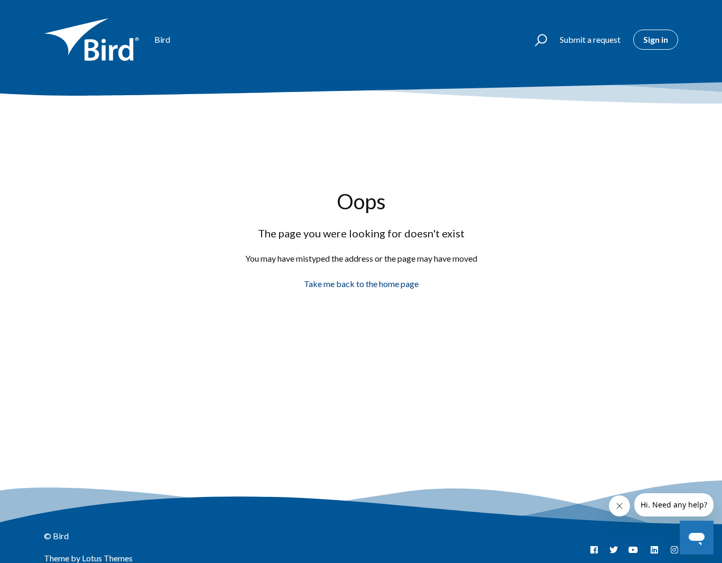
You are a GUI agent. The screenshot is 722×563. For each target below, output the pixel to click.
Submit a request (590, 39)
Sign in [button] (655, 39)
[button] (536, 40)
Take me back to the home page (361, 284)
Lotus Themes (107, 558)
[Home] (94, 40)
